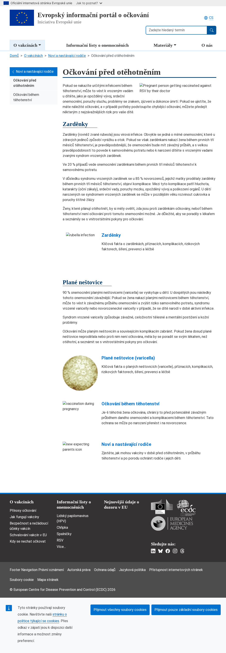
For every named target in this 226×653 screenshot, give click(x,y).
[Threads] (182, 551)
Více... (61, 547)
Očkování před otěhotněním (24, 83)
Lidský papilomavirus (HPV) (73, 518)
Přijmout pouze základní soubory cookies (186, 610)
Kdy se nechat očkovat (28, 541)
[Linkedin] (153, 551)
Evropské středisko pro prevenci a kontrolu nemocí (186, 507)
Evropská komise (162, 506)
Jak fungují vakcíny (24, 517)
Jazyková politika (132, 570)
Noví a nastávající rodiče (67, 56)
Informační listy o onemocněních (97, 45)
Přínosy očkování (23, 510)
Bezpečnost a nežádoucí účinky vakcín (29, 526)
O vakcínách (25, 45)
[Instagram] (175, 551)
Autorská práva (78, 570)
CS (211, 18)
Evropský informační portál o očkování (93, 15)
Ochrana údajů (104, 570)
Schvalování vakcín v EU (28, 535)
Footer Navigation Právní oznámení (37, 570)
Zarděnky (111, 235)
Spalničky (64, 534)
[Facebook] (168, 551)
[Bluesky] (160, 551)
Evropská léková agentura (172, 523)
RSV (60, 540)
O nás (207, 45)
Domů (14, 56)
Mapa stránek (47, 580)
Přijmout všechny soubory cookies (120, 610)
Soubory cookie (22, 580)
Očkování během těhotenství (26, 97)
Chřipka (62, 527)
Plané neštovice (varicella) (128, 358)
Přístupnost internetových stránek (176, 570)
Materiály (163, 45)
